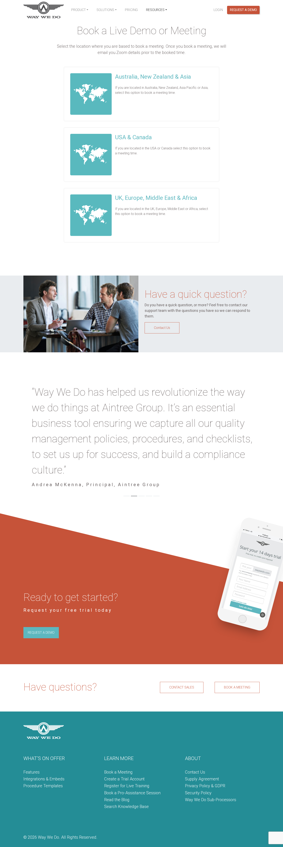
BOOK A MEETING (237, 641)
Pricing (131, 10)
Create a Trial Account (124, 732)
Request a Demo (243, 10)
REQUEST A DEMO (41, 586)
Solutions (105, 10)
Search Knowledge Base (126, 759)
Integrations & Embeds (43, 732)
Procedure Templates (43, 739)
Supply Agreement (202, 732)
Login (218, 10)
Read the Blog (116, 753)
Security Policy (198, 746)
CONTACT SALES (181, 641)
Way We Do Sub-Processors (210, 753)
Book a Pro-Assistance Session (132, 746)
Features (31, 725)
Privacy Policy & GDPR (205, 739)
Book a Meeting (118, 725)
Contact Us (162, 328)
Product (78, 10)
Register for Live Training (126, 739)
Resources (155, 10)
